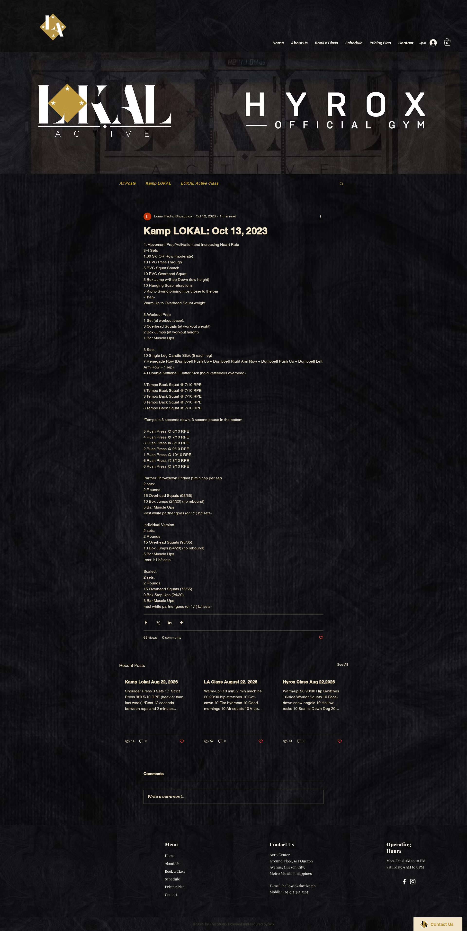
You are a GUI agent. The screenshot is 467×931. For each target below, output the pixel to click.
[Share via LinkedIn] (169, 622)
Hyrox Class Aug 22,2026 (309, 681)
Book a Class (175, 871)
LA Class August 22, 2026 (230, 681)
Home (170, 855)
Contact (171, 894)
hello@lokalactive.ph (299, 885)
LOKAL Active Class (199, 183)
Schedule (172, 879)
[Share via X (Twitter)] (157, 622)
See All (342, 664)
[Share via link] (181, 622)
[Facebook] (404, 881)
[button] (447, 42)
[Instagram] (412, 881)
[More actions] (320, 216)
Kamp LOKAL (158, 183)
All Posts (127, 183)
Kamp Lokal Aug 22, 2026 (151, 681)
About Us (172, 863)
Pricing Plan (175, 886)
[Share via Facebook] (146, 622)
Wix (271, 924)
